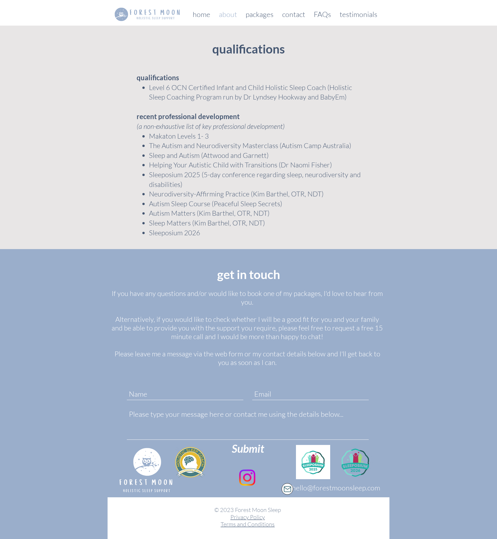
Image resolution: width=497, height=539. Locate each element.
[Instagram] (247, 477)
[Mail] (287, 489)
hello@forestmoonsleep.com (336, 487)
